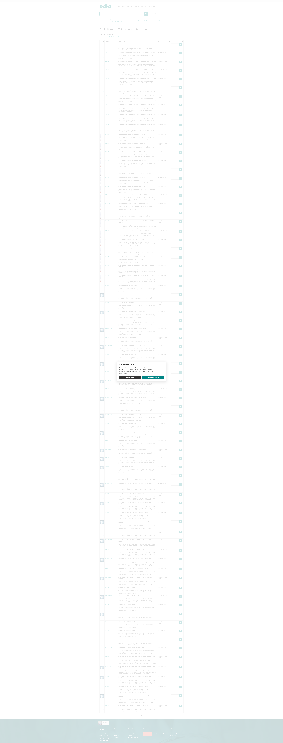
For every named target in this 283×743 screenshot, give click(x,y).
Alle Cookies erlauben (153, 377)
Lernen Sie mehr (123, 373)
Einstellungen (130, 377)
